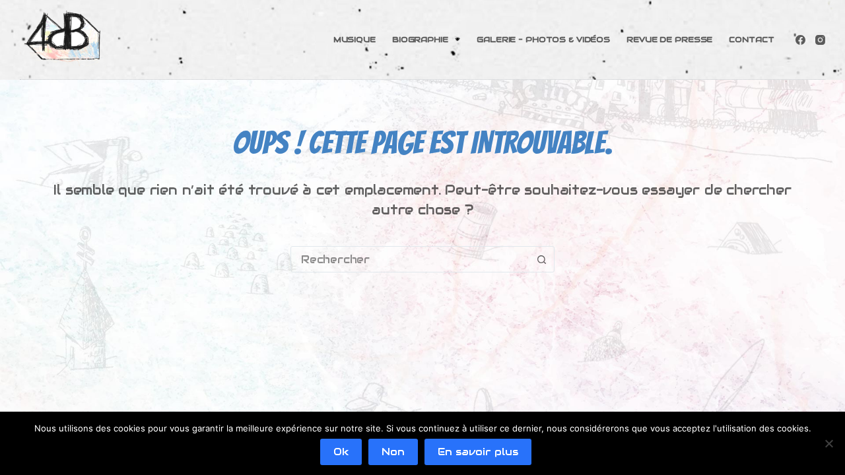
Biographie (420, 39)
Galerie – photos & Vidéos (543, 39)
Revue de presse (669, 39)
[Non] (828, 443)
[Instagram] (820, 40)
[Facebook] (800, 40)
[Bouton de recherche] (541, 259)
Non (393, 451)
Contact (751, 39)
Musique (354, 39)
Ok (341, 451)
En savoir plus (478, 451)
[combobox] (410, 259)
